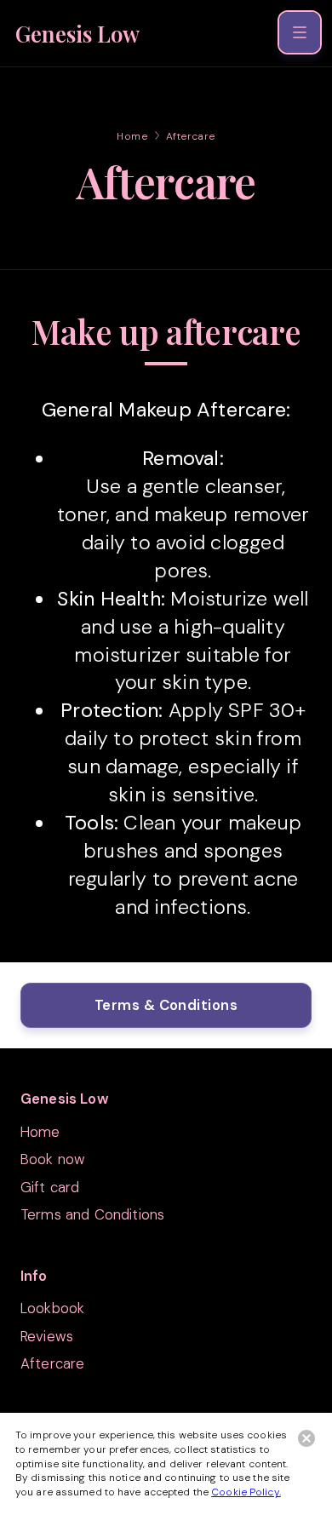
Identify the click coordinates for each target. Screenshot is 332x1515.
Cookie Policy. (246, 1492)
